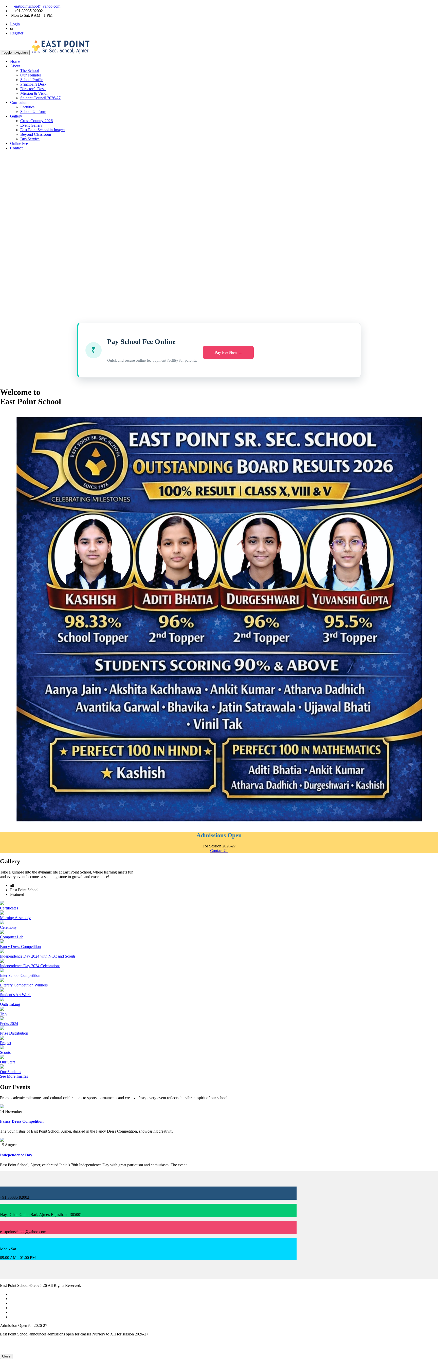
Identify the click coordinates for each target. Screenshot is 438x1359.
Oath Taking (10, 1004)
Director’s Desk (33, 89)
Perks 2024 (9, 1023)
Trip (3, 1014)
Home (15, 61)
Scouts (5, 1052)
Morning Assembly (15, 918)
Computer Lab (11, 937)
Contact (16, 148)
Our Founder (30, 75)
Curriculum (19, 102)
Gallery (16, 116)
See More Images (14, 1076)
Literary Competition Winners (24, 985)
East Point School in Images (42, 130)
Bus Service (30, 139)
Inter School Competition (20, 975)
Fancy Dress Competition (20, 946)
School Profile (31, 79)
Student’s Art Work (15, 995)
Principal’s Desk (33, 84)
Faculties (27, 107)
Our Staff (7, 1062)
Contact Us (219, 850)
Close (6, 1356)
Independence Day (16, 1155)
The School (29, 70)
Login (15, 24)
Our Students (10, 1072)
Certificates (9, 908)
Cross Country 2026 (36, 121)
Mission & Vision (34, 93)
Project (5, 1043)
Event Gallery (31, 125)
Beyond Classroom (35, 134)
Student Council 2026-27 (40, 98)
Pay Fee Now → (228, 352)
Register (16, 33)
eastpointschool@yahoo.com (37, 6)
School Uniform (33, 111)
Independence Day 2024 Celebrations (30, 966)
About (15, 66)
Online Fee (19, 143)
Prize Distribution (14, 1033)
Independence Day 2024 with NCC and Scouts (38, 956)
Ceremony (8, 927)
